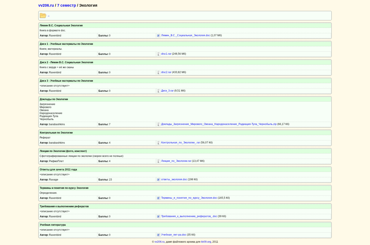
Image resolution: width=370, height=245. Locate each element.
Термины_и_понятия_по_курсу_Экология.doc (189, 197)
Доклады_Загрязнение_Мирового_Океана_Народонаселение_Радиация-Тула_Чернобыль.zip (219, 124)
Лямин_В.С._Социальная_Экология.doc (185, 35)
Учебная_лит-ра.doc (173, 234)
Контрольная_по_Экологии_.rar (180, 142)
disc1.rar (166, 53)
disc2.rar (166, 72)
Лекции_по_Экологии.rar (176, 160)
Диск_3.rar (167, 90)
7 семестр (66, 5)
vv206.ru (46, 5)
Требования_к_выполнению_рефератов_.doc (189, 216)
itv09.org (206, 241)
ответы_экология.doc (174, 179)
